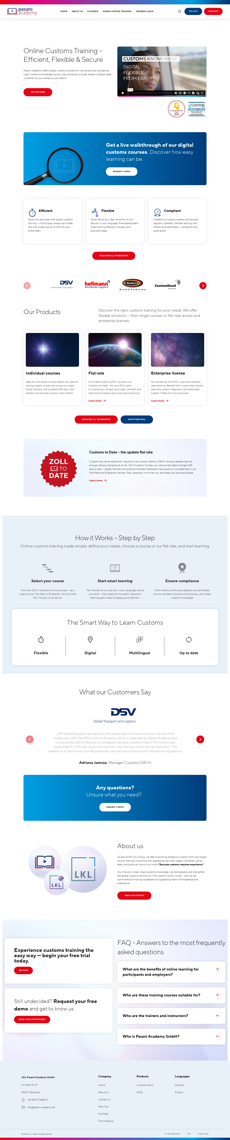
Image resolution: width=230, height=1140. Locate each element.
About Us (77, 11)
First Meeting (105, 1121)
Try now (23, 970)
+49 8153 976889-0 (37, 1099)
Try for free (38, 92)
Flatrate (92, 11)
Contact (213, 11)
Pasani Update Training (117, 11)
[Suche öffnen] (180, 11)
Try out (193, 11)
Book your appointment (32, 1019)
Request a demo (121, 171)
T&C (189, 1134)
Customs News (145, 1085)
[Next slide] (203, 285)
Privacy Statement (172, 1134)
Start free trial (137, 419)
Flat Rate (103, 1113)
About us (103, 1092)
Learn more (95, 400)
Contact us (104, 1099)
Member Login (144, 11)
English (179, 1092)
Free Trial (103, 1106)
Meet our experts (134, 895)
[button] (30, 739)
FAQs (140, 1092)
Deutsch (179, 1085)
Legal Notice (203, 1134)
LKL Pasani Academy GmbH (22, 11)
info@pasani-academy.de (41, 1107)
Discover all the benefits (114, 256)
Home (63, 11)
